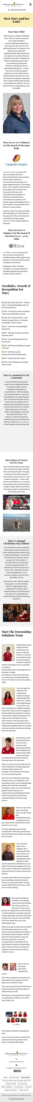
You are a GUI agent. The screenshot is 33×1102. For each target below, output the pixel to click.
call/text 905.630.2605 (16, 1062)
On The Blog (22, 1084)
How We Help (14, 1077)
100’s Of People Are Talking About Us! (16, 1081)
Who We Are (25, 1077)
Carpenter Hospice (9, 172)
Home (5, 1077)
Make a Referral (11, 1090)
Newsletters (11, 1084)
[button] (16, 10)
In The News (18, 1087)
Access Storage (23, 422)
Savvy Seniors (6, 1087)
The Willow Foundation (10, 252)
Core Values (23, 1090)
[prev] (7, 440)
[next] (26, 440)
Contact (28, 1087)
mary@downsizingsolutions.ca (16, 1068)
